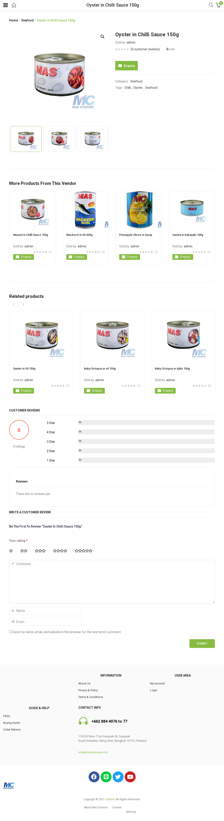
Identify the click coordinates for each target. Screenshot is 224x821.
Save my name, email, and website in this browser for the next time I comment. (67, 632)
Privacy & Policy (88, 690)
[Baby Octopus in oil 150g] (112, 336)
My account (157, 683)
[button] (96, 807)
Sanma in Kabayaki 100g (187, 234)
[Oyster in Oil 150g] (41, 336)
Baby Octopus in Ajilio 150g (172, 368)
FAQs (6, 716)
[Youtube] (130, 776)
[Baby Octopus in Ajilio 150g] (183, 336)
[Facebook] (94, 776)
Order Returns (12, 729)
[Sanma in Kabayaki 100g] (192, 210)
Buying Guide (11, 722)
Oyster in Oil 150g (24, 368)
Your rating (18, 540)
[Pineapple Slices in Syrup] (139, 210)
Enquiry (129, 66)
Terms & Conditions (90, 697)
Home (13, 20)
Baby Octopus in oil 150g (100, 368)
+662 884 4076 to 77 (109, 721)
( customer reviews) (145, 49)
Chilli (127, 87)
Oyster (138, 87)
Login (153, 690)
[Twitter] (118, 776)
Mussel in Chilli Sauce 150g (30, 234)
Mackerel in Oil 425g (79, 234)
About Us (84, 683)
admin (131, 42)
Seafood (27, 20)
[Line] (106, 776)
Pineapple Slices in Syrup (135, 234)
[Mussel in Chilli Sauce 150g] (32, 210)
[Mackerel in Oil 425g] (86, 210)
